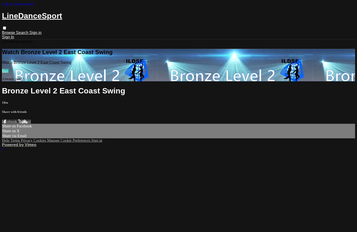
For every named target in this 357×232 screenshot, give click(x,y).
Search (22, 33)
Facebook (10, 121)
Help (6, 140)
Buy (5, 71)
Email (26, 121)
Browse (9, 33)
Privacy (27, 140)
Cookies (40, 140)
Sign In (8, 37)
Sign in (35, 33)
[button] (4, 28)
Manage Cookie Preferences (69, 140)
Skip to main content (18, 4)
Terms (15, 140)
